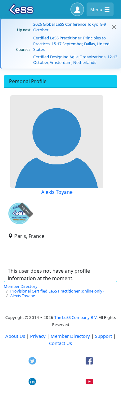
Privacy (38, 336)
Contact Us (60, 343)
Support (103, 336)
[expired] (19, 223)
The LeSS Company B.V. (76, 317)
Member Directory (70, 336)
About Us (15, 336)
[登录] (77, 9)
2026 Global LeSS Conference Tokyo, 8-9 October (69, 27)
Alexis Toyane (57, 192)
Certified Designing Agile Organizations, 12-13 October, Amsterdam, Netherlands (75, 59)
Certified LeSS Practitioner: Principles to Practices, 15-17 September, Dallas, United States (71, 43)
